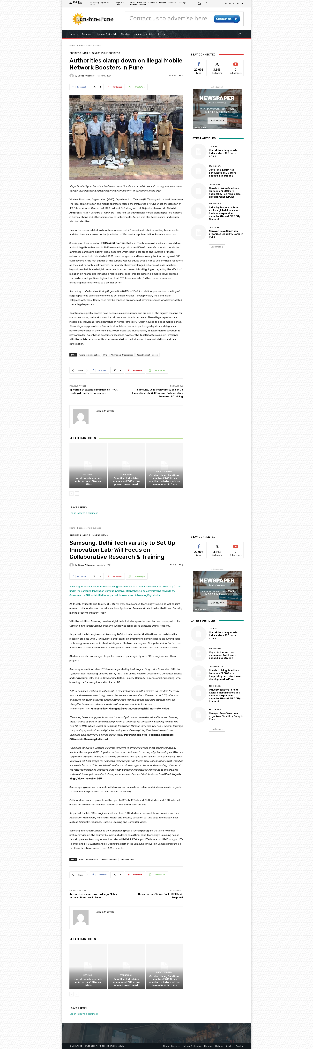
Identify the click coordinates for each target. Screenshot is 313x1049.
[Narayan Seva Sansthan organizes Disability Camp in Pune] (199, 232)
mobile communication (89, 355)
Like (199, 62)
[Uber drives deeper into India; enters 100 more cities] (88, 465)
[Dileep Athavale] (72, 76)
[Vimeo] (238, 4)
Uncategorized (164, 471)
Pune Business (110, 53)
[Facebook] (226, 4)
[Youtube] (242, 4)
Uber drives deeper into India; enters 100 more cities (88, 481)
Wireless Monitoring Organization (118, 355)
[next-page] (77, 493)
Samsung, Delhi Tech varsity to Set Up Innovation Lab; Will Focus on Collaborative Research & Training (157, 393)
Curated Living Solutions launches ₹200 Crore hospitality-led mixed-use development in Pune (164, 480)
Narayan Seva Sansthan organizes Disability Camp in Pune (226, 234)
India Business (94, 45)
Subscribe (236, 62)
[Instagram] (230, 4)
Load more (216, 246)
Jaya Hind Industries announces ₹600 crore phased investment (126, 481)
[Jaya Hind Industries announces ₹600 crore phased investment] (126, 465)
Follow (217, 62)
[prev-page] (71, 493)
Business (81, 45)
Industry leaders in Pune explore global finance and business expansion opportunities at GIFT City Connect (225, 213)
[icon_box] (202, 4)
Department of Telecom (147, 355)
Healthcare (215, 227)
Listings (87, 474)
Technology (125, 474)
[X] (234, 4)
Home (72, 45)
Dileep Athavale (86, 76)
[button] (240, 34)
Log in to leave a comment (83, 513)
